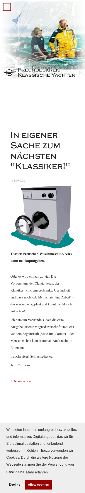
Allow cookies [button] (38, 484)
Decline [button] (14, 484)
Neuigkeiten (22, 381)
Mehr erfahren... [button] (38, 472)
